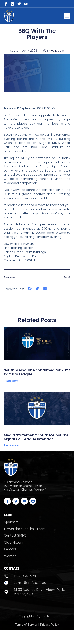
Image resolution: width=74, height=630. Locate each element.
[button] (67, 16)
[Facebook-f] (5, 4)
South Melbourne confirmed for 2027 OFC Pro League (37, 372)
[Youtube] (24, 501)
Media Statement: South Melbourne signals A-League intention (36, 437)
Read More (11, 380)
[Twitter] (19, 4)
